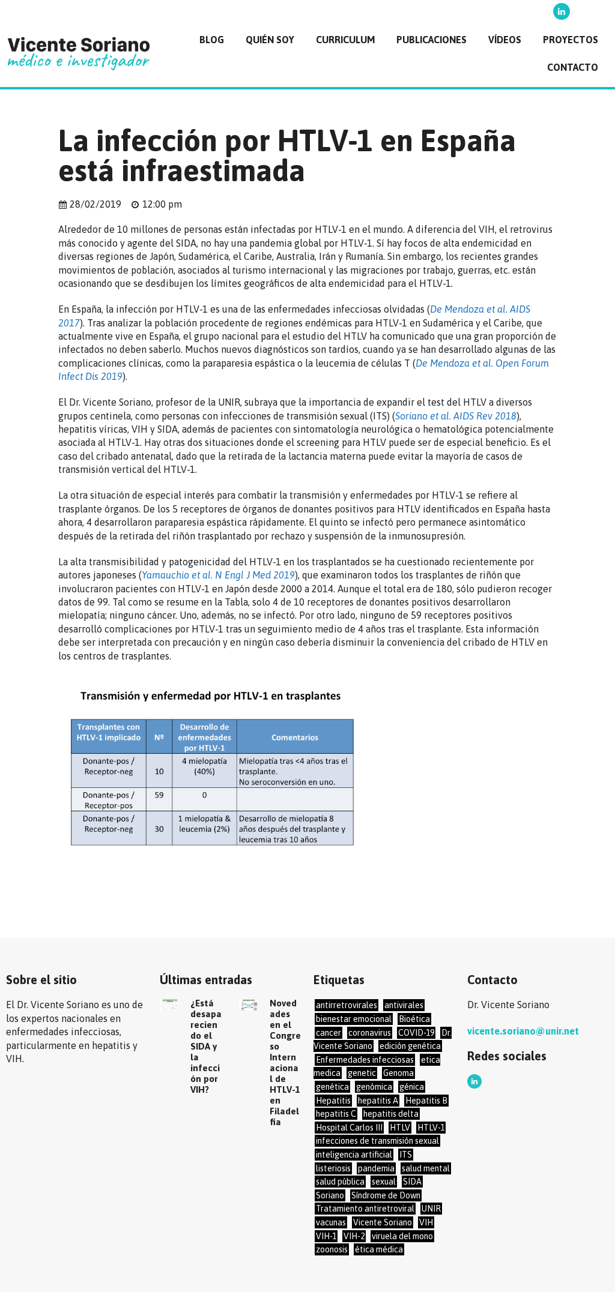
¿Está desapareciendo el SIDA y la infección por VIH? (206, 1046)
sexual (384, 1181)
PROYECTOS (570, 39)
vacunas (331, 1222)
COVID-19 (416, 1033)
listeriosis (333, 1168)
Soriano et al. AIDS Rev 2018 (456, 415)
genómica (374, 1087)
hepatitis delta (391, 1114)
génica (411, 1087)
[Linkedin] (561, 11)
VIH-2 (354, 1236)
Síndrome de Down (385, 1195)
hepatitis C (336, 1114)
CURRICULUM (345, 39)
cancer (328, 1033)
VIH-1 (326, 1236)
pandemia (376, 1168)
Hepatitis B (426, 1100)
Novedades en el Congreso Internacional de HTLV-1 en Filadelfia (285, 1062)
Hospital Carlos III (349, 1127)
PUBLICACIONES (431, 39)
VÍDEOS (504, 39)
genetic (362, 1073)
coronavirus (369, 1033)
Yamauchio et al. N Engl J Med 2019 (218, 574)
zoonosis (332, 1249)
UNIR (431, 1208)
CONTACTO (572, 67)
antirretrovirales (346, 1005)
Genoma (398, 1073)
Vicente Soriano (382, 1222)
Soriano (330, 1195)
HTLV (400, 1127)
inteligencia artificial (354, 1154)
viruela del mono (402, 1236)
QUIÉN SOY (270, 39)
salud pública (340, 1181)
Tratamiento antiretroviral (365, 1208)
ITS (405, 1154)
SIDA (412, 1181)
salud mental (426, 1168)
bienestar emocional (354, 1019)
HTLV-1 (430, 1127)
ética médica (379, 1249)
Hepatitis (333, 1100)
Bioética (414, 1019)
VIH (426, 1222)
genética (332, 1087)
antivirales (403, 1005)
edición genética (410, 1046)
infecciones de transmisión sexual (377, 1141)
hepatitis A (378, 1100)
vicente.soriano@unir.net (523, 1031)
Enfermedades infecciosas (365, 1060)
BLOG (211, 39)
